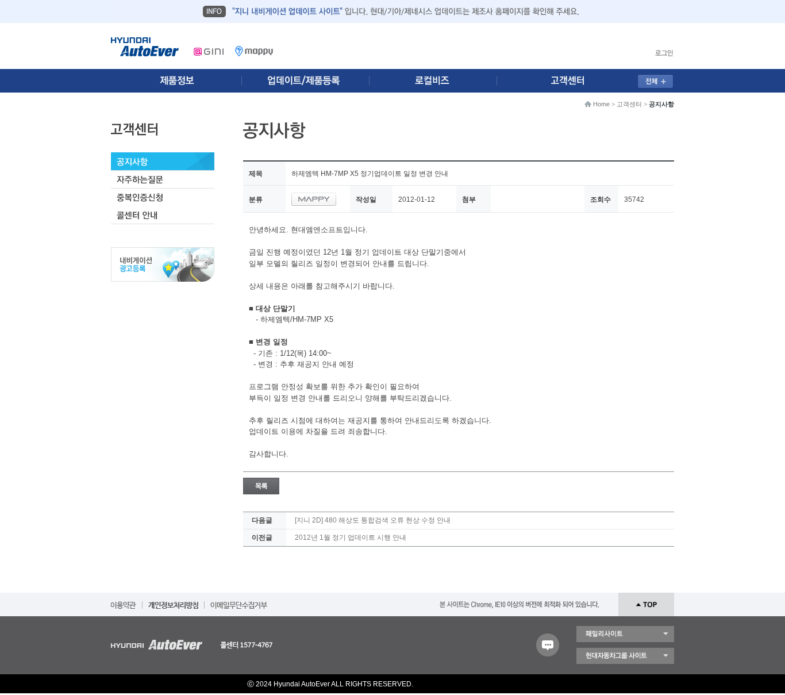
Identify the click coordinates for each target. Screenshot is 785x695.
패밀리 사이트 (625, 634)
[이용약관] (123, 601)
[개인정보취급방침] (173, 601)
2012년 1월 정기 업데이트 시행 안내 (350, 537)
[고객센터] (571, 81)
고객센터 (629, 104)
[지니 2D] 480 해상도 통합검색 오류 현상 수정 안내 (373, 520)
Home (601, 104)
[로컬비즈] (439, 81)
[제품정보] (176, 81)
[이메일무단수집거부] (238, 601)
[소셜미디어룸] (308, 81)
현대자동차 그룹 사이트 (625, 656)
